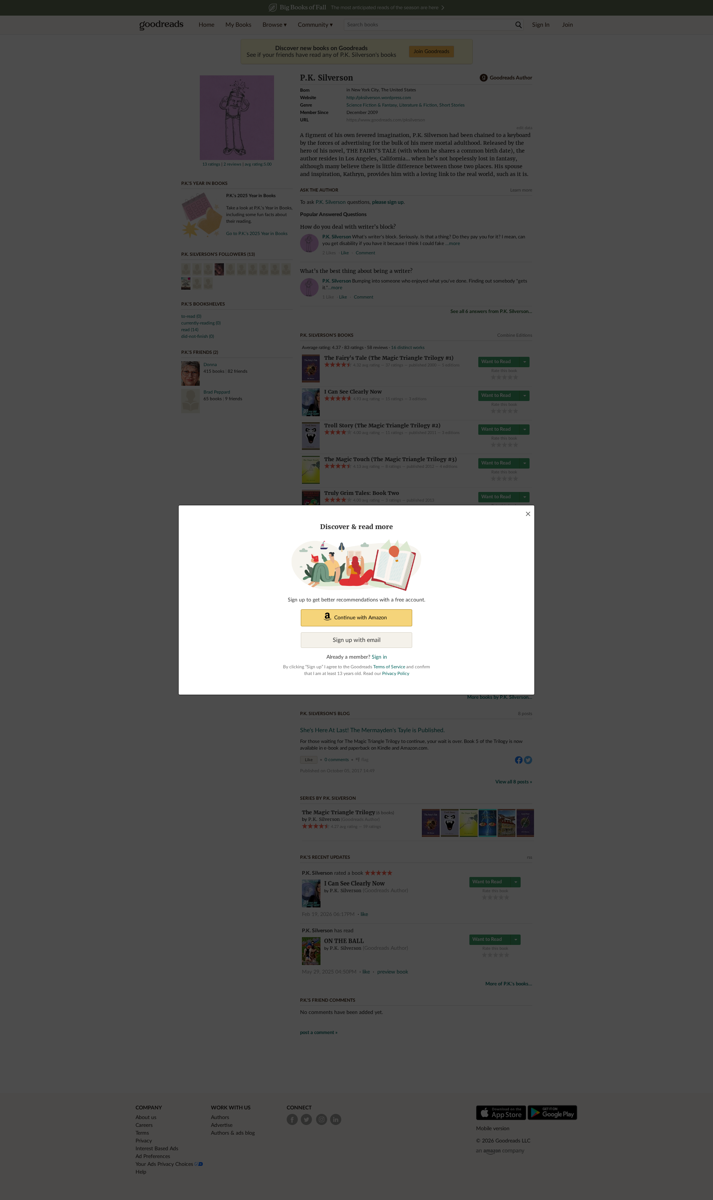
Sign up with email (357, 640)
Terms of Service (389, 667)
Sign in (379, 657)
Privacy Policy (395, 673)
